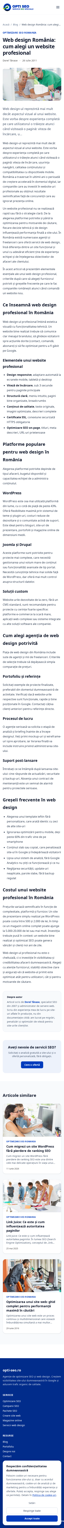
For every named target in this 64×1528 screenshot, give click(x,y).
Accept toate (32, 1518)
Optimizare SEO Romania (20, 32)
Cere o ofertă (32, 1064)
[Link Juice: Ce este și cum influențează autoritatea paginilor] (32, 1195)
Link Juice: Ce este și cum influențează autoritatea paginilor (25, 1226)
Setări (32, 1503)
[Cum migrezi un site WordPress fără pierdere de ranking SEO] (32, 1120)
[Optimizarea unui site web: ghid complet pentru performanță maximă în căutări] (32, 1275)
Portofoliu (8, 1446)
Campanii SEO (11, 1406)
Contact (7, 1456)
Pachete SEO (10, 1410)
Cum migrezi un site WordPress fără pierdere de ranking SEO (30, 1148)
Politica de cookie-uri (44, 1495)
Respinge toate (32, 1510)
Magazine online (12, 1420)
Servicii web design (14, 1425)
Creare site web (12, 1415)
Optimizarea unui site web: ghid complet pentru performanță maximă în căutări (30, 1306)
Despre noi (9, 1451)
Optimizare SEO (12, 1401)
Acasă (6, 24)
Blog (15, 24)
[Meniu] (57, 7)
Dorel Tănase (32, 1002)
